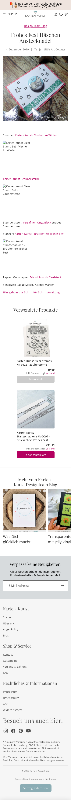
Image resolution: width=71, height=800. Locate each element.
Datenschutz (11, 698)
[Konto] (56, 14)
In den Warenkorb (35, 454)
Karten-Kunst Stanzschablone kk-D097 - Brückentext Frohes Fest (33, 436)
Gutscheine (10, 660)
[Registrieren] (62, 585)
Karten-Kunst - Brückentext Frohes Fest (39, 234)
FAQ (5, 672)
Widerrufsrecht (12, 710)
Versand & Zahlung (15, 666)
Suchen (7, 617)
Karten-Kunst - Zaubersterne (21, 179)
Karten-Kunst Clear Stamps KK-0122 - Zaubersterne (34, 363)
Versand (50, 373)
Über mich (9, 623)
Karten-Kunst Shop (39, 770)
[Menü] (4, 14)
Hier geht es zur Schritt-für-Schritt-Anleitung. (31, 292)
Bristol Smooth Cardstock (45, 277)
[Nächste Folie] (64, 519)
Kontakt (8, 654)
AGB (5, 704)
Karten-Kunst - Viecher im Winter (36, 135)
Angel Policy (10, 629)
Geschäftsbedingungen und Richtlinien (35, 779)
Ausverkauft (35, 379)
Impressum (10, 692)
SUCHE (12, 14)
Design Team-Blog (35, 26)
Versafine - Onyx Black (37, 222)
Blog (6, 635)
